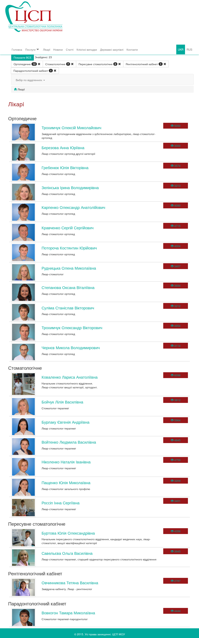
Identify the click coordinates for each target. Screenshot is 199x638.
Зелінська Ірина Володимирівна (70, 187)
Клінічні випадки (87, 49)
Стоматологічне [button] (57, 64)
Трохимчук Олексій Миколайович (71, 127)
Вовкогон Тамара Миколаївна (68, 612)
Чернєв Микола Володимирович (71, 347)
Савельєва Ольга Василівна (67, 553)
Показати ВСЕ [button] (22, 57)
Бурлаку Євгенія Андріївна (65, 422)
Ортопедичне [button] (25, 64)
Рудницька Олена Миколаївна (69, 268)
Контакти (132, 49)
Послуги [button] (30, 49)
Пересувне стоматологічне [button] (97, 64)
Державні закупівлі (111, 49)
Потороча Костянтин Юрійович (69, 248)
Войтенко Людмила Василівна (69, 442)
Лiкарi (46, 49)
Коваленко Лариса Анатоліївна (70, 377)
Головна (17, 49)
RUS (189, 49)
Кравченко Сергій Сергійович (67, 227)
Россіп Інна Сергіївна (60, 503)
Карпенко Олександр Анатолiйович (73, 207)
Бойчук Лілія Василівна (62, 402)
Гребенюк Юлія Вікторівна (65, 167)
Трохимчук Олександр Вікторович (72, 327)
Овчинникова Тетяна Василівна (70, 582)
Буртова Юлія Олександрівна (68, 533)
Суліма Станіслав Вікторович (68, 308)
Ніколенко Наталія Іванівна (66, 462)
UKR (180, 49)
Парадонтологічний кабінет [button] (32, 71)
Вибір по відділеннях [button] (29, 80)
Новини (58, 49)
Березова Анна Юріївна (63, 147)
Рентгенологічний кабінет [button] (143, 64)
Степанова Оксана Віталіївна (68, 287)
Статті (69, 49)
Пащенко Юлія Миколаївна (66, 482)
